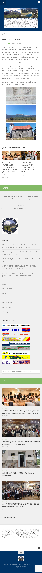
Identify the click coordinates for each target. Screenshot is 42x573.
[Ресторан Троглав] (16, 350)
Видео (5, 293)
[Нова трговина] (16, 363)
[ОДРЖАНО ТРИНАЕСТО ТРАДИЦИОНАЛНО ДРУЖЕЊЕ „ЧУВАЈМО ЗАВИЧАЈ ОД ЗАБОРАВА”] (21, 490)
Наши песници (7, 302)
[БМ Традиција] (16, 345)
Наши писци (7, 307)
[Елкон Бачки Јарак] (16, 354)
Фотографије (7, 312)
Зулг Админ (7, 43)
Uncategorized (8, 288)
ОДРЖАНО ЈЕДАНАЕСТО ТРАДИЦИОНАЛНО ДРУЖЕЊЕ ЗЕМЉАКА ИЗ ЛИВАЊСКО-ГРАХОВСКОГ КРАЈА (29, 167)
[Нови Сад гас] (16, 340)
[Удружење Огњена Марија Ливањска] (16, 327)
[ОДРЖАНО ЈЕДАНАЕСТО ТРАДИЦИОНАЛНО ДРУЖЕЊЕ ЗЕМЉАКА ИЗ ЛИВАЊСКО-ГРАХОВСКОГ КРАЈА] (30, 155)
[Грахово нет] (16, 336)
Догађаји (5, 34)
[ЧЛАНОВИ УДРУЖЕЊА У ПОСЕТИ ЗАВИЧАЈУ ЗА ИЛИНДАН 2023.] (21, 459)
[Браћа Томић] (16, 359)
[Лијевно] (16, 331)
